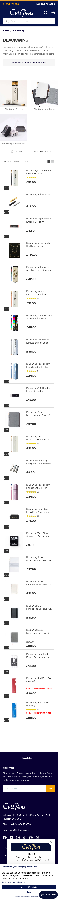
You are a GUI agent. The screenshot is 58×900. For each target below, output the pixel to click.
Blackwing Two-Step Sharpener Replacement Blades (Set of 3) (39, 535)
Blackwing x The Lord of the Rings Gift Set (38, 244)
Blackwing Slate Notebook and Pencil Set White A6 (39, 583)
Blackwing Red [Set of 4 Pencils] (38, 680)
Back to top (27, 758)
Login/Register (45, 4)
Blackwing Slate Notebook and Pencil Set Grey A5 (39, 414)
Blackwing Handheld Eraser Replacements (37, 656)
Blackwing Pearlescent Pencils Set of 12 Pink (38, 486)
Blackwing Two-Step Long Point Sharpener (37, 510)
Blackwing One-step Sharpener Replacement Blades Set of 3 (39, 462)
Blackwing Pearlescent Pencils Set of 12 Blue (38, 365)
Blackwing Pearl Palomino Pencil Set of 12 (39, 438)
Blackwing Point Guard (38, 194)
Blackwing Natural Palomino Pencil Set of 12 (39, 293)
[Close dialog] (51, 842)
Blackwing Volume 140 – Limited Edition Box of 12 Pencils (39, 341)
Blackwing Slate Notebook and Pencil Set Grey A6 (39, 631)
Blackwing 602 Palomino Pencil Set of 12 (39, 172)
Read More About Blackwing (29, 62)
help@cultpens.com (19, 829)
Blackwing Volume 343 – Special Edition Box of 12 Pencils (39, 317)
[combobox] (29, 21)
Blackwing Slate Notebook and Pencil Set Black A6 (39, 607)
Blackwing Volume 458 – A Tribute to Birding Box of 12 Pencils (39, 268)
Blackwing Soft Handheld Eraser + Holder (39, 390)
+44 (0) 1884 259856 (20, 824)
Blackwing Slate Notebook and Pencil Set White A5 (39, 559)
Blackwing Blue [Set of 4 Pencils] (38, 704)
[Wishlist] (45, 12)
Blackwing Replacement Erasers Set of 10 (38, 220)
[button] (53, 13)
